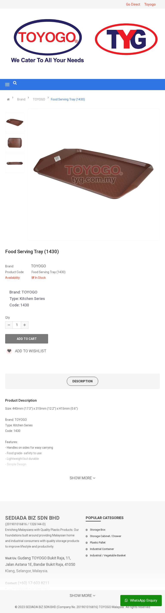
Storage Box (97, 529)
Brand (21, 99)
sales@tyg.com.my (32, 589)
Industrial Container (102, 549)
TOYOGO (39, 99)
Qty (7, 317)
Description (82, 381)
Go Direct (133, 4)
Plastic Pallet (97, 542)
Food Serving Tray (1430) (68, 99)
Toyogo (150, 4)
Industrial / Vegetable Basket (108, 555)
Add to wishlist (30, 351)
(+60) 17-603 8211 (33, 583)
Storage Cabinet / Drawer (105, 536)
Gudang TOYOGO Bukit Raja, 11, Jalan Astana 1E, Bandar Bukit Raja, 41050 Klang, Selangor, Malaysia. (40, 564)
